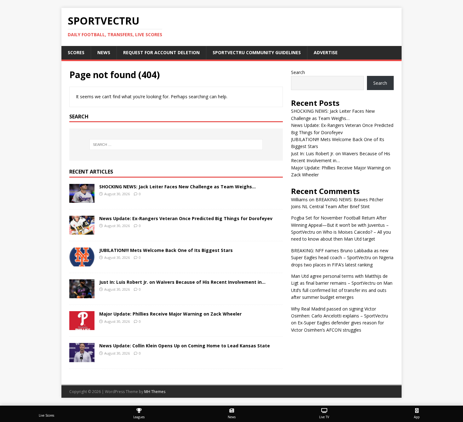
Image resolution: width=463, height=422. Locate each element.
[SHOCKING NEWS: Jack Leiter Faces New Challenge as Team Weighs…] (81, 199)
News (103, 52)
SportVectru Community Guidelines (257, 52)
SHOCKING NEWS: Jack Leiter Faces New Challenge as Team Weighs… (177, 187)
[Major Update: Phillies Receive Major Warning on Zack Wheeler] (81, 326)
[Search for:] (176, 144)
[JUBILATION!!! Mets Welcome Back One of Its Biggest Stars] (81, 263)
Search (298, 72)
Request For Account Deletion (161, 52)
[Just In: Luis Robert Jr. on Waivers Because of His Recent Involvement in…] (81, 295)
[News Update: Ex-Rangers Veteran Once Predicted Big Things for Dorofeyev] (81, 231)
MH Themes (154, 391)
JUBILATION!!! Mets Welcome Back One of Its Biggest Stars (166, 250)
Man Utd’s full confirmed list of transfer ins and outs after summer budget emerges (341, 290)
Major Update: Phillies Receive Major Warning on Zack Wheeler (170, 314)
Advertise (326, 52)
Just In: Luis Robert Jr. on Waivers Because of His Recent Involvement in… (182, 282)
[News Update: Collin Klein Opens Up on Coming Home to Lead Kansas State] (81, 358)
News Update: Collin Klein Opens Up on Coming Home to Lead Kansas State (184, 346)
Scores (76, 52)
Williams (299, 199)
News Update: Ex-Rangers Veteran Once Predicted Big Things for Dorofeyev (185, 218)
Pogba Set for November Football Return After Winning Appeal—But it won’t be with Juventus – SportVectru (340, 225)
